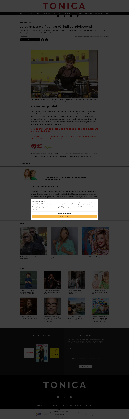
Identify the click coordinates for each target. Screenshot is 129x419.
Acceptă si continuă (64, 216)
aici (39, 209)
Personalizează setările (64, 213)
